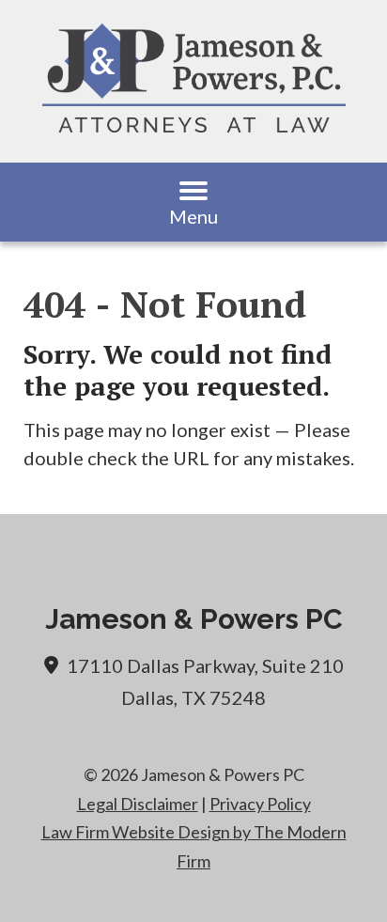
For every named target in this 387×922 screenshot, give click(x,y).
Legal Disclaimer (137, 803)
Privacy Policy (260, 803)
